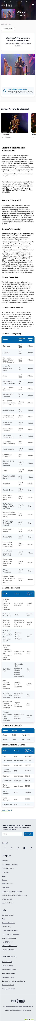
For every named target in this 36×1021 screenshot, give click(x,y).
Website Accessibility (9, 938)
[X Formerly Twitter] (11, 848)
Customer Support (8, 915)
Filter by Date (8, 29)
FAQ (3, 919)
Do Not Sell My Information (10, 934)
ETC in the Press (7, 899)
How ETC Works (7, 942)
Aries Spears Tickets (8, 989)
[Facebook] (5, 848)
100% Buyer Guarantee (9, 864)
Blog (3, 876)
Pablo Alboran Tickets (9, 969)
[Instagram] (18, 848)
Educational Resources (9, 946)
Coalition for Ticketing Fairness (12, 891)
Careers (4, 880)
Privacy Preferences (8, 950)
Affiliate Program (7, 884)
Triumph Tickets (7, 962)
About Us (5, 861)
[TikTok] (31, 848)
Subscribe (28, 834)
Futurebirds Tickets (8, 985)
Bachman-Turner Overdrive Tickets (13, 981)
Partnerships (6, 887)
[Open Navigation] (33, 5)
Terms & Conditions (8, 923)
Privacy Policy (6, 927)
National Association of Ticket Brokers (14, 895)
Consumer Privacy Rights (10, 930)
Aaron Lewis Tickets (8, 973)
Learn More (29, 92)
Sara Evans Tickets (8, 977)
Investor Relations (8, 903)
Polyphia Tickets (7, 966)
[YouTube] (24, 848)
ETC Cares (5, 872)
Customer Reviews (8, 868)
